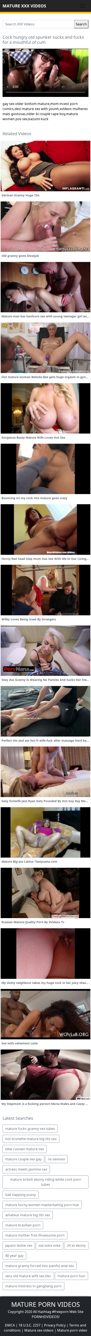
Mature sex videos (39, 1330)
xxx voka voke (50, 1245)
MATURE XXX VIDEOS (24, 6)
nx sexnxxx (56, 1159)
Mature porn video (72, 1330)
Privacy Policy (55, 1325)
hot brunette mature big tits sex (31, 1138)
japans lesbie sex (18, 1245)
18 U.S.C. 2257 (29, 1325)
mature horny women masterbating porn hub (42, 1204)
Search (81, 24)
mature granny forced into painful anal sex (39, 1265)
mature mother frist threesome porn (35, 1235)
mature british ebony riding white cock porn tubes (45, 1182)
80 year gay (14, 1255)
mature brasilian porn (22, 1225)
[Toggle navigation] (82, 6)
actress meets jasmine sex (26, 1169)
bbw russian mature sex (24, 1149)
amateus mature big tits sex (27, 1215)
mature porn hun (71, 1276)
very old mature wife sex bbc (28, 1276)
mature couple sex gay (23, 1159)
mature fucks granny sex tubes (30, 1128)
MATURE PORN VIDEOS (45, 1304)
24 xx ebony (76, 1245)
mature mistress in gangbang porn (33, 1286)
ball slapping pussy (20, 1194)
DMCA (10, 1325)
